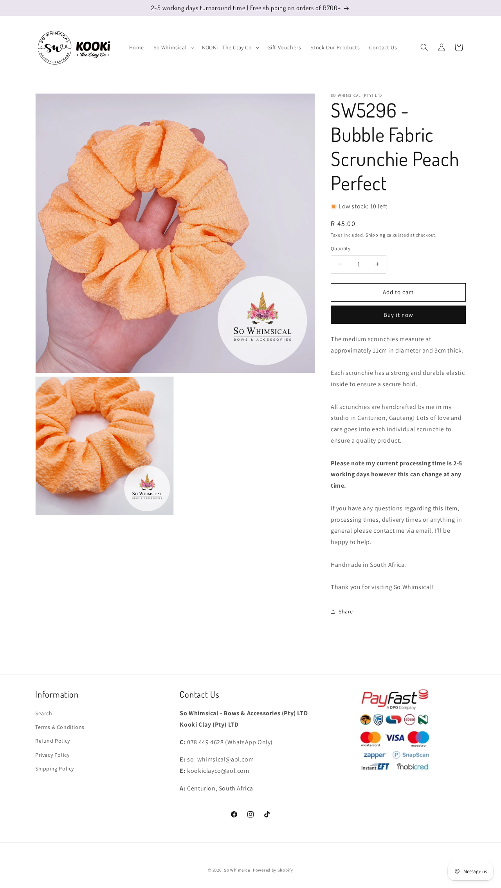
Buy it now (398, 314)
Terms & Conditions (60, 727)
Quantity (340, 248)
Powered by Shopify (273, 870)
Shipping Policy (54, 768)
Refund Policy (52, 740)
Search (43, 713)
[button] (173, 47)
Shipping (376, 235)
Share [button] (346, 611)
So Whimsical (238, 870)
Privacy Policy (52, 754)
